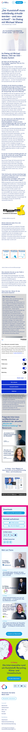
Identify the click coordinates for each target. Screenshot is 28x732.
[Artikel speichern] (10, 542)
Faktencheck (5, 707)
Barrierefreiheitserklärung (9, 723)
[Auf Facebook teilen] (8, 535)
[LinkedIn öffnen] (24, 685)
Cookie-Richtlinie (17, 353)
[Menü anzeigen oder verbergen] (25, 2)
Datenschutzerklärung (8, 721)
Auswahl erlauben (14, 386)
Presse (3, 711)
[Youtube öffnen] (21, 685)
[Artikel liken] (4, 542)
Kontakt (4, 713)
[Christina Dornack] (14, 454)
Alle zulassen (14, 382)
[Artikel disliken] (7, 542)
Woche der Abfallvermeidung (9, 424)
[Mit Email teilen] (15, 535)
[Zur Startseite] (5, 2)
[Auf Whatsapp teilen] (5, 535)
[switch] (24, 364)
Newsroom (4, 705)
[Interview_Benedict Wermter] (14, 437)
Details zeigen (20, 377)
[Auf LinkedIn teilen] (12, 535)
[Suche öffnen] (13, 2)
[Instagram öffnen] (15, 685)
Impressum (5, 719)
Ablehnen (14, 391)
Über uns (4, 709)
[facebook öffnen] (18, 685)
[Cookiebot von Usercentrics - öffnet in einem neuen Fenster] (20, 339)
